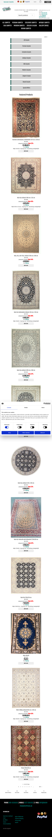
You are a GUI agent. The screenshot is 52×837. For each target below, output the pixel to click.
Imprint (16, 822)
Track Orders (26, 792)
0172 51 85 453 (44, 12)
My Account (6, 2)
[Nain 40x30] (26, 633)
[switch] (20, 427)
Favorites (35, 792)
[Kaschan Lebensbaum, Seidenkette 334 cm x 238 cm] (26, 117)
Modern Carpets (19, 26)
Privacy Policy (18, 820)
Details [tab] (26, 407)
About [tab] (43, 407)
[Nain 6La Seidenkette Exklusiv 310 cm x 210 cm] (26, 290)
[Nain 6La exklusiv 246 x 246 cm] (26, 461)
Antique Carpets (44, 23)
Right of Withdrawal (19, 816)
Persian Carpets (17, 23)
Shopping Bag (43, 792)
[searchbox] (26, 15)
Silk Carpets (7, 26)
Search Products (8, 792)
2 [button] (20, 786)
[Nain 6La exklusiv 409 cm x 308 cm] (26, 348)
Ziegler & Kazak (32, 26)
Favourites (11, 2)
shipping (27, 147)
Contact (4, 822)
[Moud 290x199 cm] (26, 746)
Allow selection (26, 432)
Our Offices (5, 820)
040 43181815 (13, 803)
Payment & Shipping (19, 818)
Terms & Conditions (7, 824)
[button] (41, 786)
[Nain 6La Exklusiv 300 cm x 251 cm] (26, 175)
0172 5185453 (28, 803)
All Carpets (6, 23)
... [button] (33, 786)
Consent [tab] (9, 407)
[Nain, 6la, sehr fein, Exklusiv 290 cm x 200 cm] (26, 233)
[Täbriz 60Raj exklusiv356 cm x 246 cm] (26, 688)
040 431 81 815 (44, 14)
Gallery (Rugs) (44, 26)
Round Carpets (26, 28)
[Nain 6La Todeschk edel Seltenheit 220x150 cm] (26, 517)
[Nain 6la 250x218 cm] (26, 575)
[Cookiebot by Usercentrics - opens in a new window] (44, 404)
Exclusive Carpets (31, 23)
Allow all (42, 432)
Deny (9, 432)
